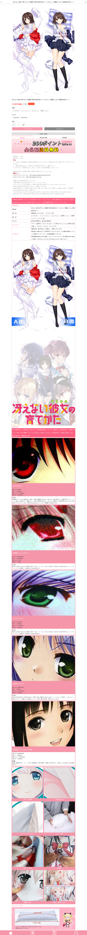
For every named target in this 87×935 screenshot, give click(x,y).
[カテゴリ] (33, 932)
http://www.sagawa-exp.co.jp (33, 177)
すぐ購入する (59, 129)
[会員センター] (76, 932)
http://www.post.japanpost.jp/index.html (40, 175)
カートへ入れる (27, 129)
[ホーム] (11, 932)
